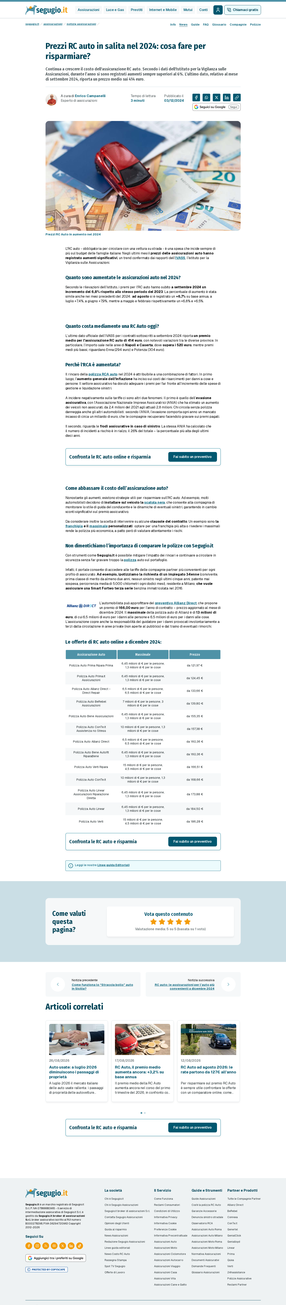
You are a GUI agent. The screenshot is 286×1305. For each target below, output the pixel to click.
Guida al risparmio (116, 1229)
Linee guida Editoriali (113, 865)
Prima (231, 1254)
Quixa (230, 1260)
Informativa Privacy (165, 1217)
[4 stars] (178, 921)
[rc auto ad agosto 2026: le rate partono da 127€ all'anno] (208, 1039)
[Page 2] (145, 1113)
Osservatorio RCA (202, 1223)
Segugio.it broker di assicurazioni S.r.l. (127, 1211)
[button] (143, 457)
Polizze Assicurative (239, 1278)
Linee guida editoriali (117, 1248)
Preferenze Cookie (165, 1229)
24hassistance (236, 1272)
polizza (130, 560)
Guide (195, 24)
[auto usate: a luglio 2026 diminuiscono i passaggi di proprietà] (76, 1039)
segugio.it (32, 24)
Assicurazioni (88, 10)
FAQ (206, 24)
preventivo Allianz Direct (176, 603)
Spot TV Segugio (115, 1266)
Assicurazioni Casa (165, 1272)
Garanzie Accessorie (204, 1211)
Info (173, 24)
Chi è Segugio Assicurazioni (121, 1205)
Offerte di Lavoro (115, 1272)
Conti (203, 10)
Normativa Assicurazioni (206, 1254)
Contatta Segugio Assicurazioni (124, 1217)
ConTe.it (232, 1223)
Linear (231, 1248)
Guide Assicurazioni (204, 1199)
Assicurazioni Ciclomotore (170, 1254)
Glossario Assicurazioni (206, 1272)
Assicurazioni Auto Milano (207, 1235)
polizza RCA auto (102, 374)
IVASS (180, 258)
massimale (98, 526)
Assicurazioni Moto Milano (207, 1248)
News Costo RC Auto (117, 1254)
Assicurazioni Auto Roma (207, 1229)
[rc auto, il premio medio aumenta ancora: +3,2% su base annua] (142, 1039)
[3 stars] (170, 921)
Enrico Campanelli (90, 96)
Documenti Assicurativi (205, 1260)
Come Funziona (163, 1199)
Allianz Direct (235, 1205)
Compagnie (238, 24)
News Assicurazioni (116, 1235)
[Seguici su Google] (216, 107)
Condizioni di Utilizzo (167, 1211)
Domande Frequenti (204, 1266)
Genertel (232, 1229)
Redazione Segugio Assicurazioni (125, 1241)
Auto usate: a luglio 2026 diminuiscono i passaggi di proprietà (74, 1072)
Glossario (219, 24)
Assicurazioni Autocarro (168, 1260)
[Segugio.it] (46, 1193)
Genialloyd (233, 1241)
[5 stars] (187, 921)
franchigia (74, 526)
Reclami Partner (237, 1284)
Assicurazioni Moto (165, 1248)
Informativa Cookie (165, 1223)
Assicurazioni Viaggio (167, 1266)
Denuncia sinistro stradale (207, 1217)
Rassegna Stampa (116, 1260)
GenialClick (234, 1235)
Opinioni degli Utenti (117, 1223)
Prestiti (137, 10)
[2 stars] (162, 921)
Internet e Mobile (163, 10)
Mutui (188, 10)
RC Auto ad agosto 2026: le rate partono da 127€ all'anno (208, 1069)
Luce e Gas (115, 10)
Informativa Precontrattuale (170, 1235)
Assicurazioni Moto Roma (207, 1241)
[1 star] (153, 921)
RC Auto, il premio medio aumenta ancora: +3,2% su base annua (139, 1072)
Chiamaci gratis (245, 10)
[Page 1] (141, 1113)
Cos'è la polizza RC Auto (206, 1205)
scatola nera (154, 502)
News (183, 24)
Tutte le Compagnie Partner (244, 1199)
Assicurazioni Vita (165, 1278)
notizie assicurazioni (81, 24)
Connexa (232, 1217)
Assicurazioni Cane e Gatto (170, 1284)
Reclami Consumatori (167, 1205)
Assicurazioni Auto (165, 1241)
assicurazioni (52, 24)
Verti (230, 1266)
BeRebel (232, 1211)
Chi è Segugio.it (114, 1199)
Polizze (255, 24)
